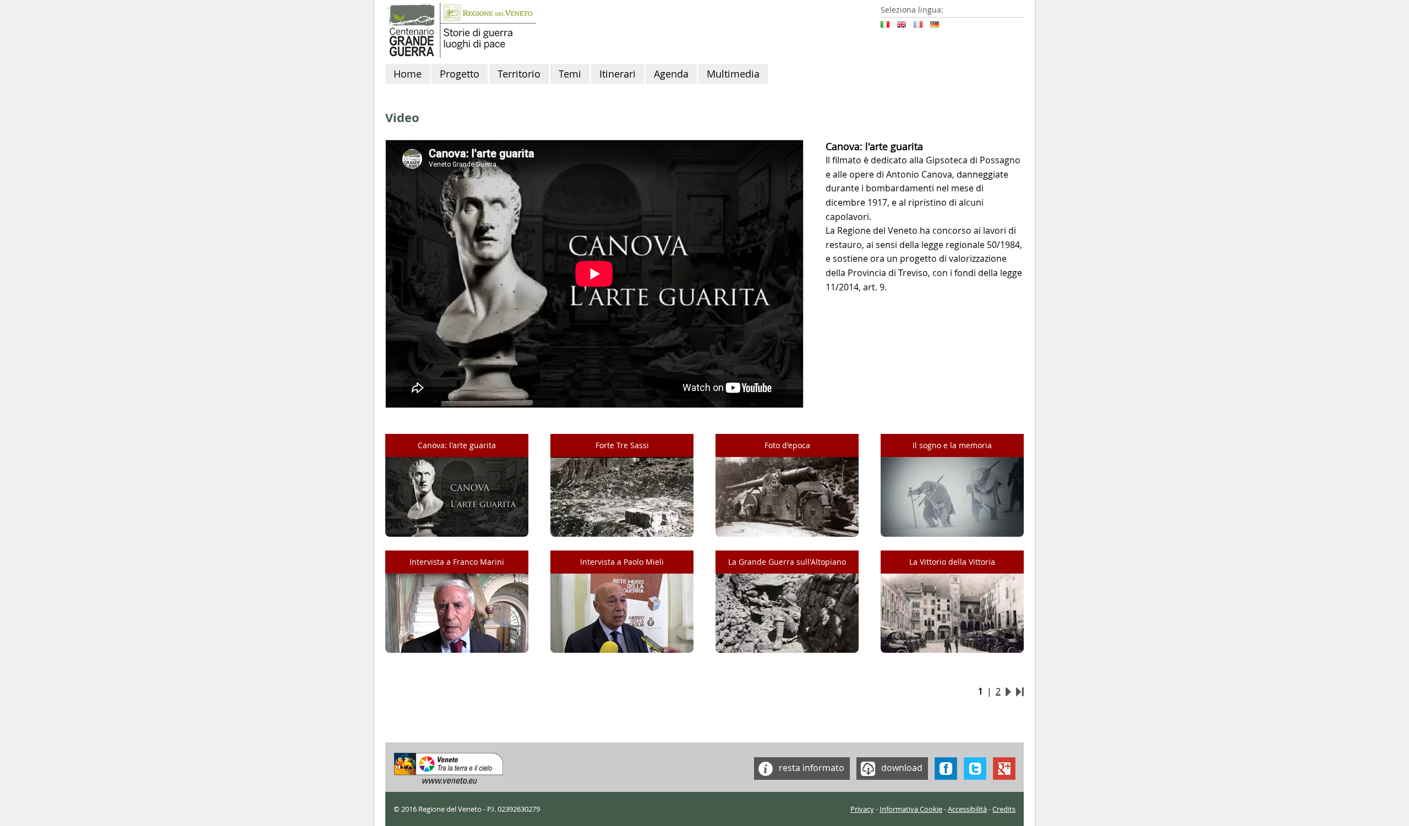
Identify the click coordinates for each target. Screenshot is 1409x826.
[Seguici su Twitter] (975, 767)
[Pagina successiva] (1008, 691)
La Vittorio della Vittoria (952, 562)
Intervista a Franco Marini (456, 562)
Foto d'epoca (787, 445)
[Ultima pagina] (1020, 691)
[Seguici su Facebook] (946, 767)
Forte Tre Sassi (622, 445)
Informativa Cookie (911, 809)
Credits (1003, 809)
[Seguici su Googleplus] (1004, 767)
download (900, 767)
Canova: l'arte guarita (457, 445)
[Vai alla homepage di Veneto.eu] (449, 767)
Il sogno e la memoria (952, 445)
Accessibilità (967, 809)
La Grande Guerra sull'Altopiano (787, 562)
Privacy (862, 809)
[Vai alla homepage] (460, 29)
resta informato (810, 767)
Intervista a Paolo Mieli (622, 562)
